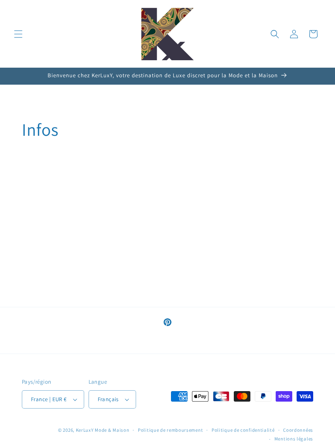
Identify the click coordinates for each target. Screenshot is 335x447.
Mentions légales (293, 439)
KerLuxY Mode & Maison (103, 430)
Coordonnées (298, 430)
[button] (18, 34)
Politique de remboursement (170, 430)
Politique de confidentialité (243, 430)
